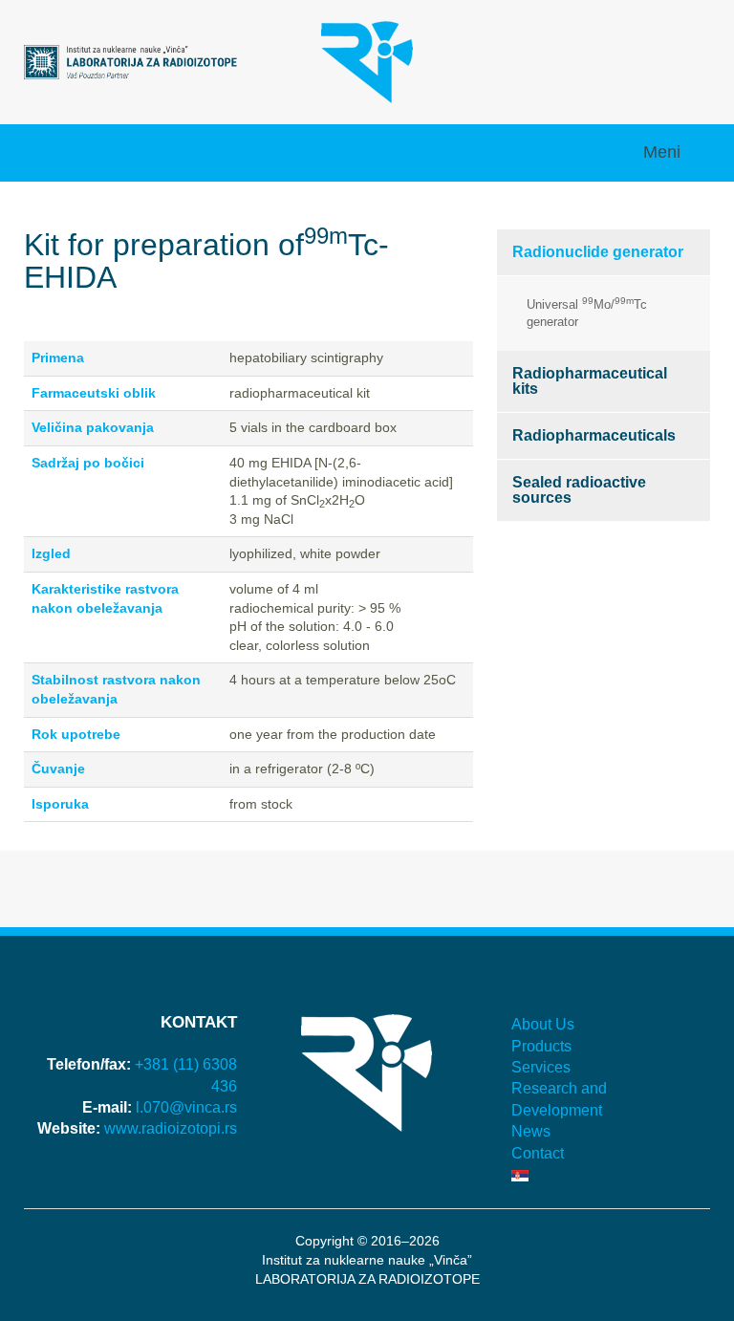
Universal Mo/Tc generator (587, 312)
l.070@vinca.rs (186, 1107)
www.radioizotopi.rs (170, 1128)
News (530, 1131)
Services (541, 1067)
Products (541, 1046)
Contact (537, 1153)
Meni (664, 152)
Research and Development (559, 1098)
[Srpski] (603, 1174)
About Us (542, 1024)
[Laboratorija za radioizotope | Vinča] (130, 61)
